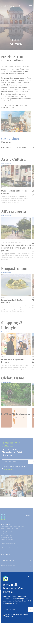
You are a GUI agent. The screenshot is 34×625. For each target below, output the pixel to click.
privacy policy (10, 616)
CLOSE (29, 576)
